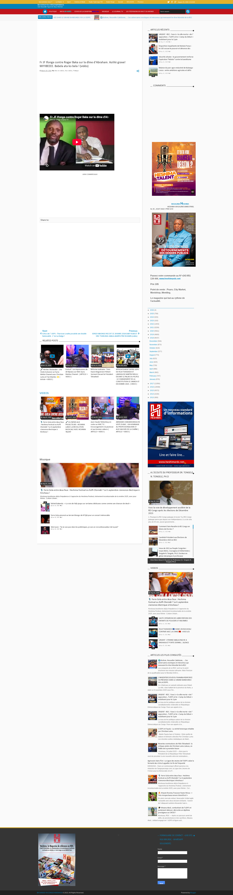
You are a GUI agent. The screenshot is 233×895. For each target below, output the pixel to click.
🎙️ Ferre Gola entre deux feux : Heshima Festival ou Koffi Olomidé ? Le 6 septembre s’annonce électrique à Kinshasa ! (168, 602)
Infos (65, 11)
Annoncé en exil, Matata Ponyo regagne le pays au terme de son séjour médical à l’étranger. (175, 638)
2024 (152, 317)
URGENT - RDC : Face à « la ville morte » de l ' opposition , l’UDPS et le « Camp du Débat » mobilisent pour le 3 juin (176, 37)
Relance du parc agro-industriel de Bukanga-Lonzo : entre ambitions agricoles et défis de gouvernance (176, 70)
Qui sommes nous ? (45, 2)
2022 (152, 324)
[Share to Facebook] (61, 418)
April (151, 369)
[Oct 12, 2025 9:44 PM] (157, 17)
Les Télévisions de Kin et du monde (140, 11)
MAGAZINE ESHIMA (180, 204)
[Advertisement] (90, 42)
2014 (152, 394)
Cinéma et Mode (79, 2)
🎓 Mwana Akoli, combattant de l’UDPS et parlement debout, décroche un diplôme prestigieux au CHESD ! (174, 810)
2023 (152, 321)
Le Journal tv (117, 11)
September (154, 351)
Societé (120, 2)
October (153, 348)
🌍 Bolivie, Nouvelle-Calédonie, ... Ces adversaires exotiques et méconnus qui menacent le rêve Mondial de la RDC (105, 18)
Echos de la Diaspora (87, 11)
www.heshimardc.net (170, 278)
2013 (152, 397)
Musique (105, 11)
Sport (69, 2)
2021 (152, 327)
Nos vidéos (68, 70)
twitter (168, 2)
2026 (152, 310)
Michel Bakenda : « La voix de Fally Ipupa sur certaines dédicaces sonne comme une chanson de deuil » (90, 504)
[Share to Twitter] (40, 418)
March (152, 372)
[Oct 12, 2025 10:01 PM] (55, 17)
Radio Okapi (110, 2)
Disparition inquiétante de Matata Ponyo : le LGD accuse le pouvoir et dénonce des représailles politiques (175, 48)
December (154, 341)
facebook (172, 2)
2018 (152, 338)
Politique (53, 11)
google (175, 2)
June (152, 362)
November (154, 345)
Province (140, 2)
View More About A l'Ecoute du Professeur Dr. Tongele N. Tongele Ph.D (170, 561)
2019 (152, 334)
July (151, 358)
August (152, 355)
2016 (152, 387)
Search (188, 11)
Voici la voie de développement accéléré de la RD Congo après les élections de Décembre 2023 (169, 511)
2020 (152, 331)
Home (45, 11)
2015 (152, 390)
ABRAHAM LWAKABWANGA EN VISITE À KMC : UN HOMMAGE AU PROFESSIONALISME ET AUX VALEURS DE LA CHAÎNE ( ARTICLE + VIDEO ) (59, 427)
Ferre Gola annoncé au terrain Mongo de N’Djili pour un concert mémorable (80, 515)
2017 (152, 384)
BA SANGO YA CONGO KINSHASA (51, 5)
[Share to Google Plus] (43, 418)
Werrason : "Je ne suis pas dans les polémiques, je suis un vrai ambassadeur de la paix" (84, 527)
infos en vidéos (59, 70)
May (151, 365)
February (153, 376)
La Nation (59, 2)
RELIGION (130, 2)
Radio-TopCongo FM (95, 2)
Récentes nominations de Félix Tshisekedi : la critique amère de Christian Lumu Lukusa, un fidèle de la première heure (175, 746)
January (153, 379)
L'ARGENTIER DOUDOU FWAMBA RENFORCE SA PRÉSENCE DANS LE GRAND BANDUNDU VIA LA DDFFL (175, 680)
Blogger (193, 893)
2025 (152, 314)
